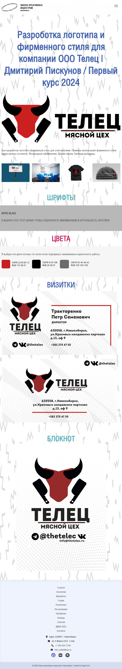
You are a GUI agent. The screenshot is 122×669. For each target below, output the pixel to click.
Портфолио (61, 613)
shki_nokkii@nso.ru (62, 649)
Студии (61, 600)
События (61, 622)
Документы (61, 596)
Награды (61, 618)
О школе (61, 587)
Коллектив (61, 592)
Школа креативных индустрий (22, 7)
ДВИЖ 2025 (61, 626)
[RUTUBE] (68, 655)
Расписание (61, 605)
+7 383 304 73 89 (63, 645)
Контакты (61, 631)
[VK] (61, 655)
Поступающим (61, 609)
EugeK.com (85, 666)
